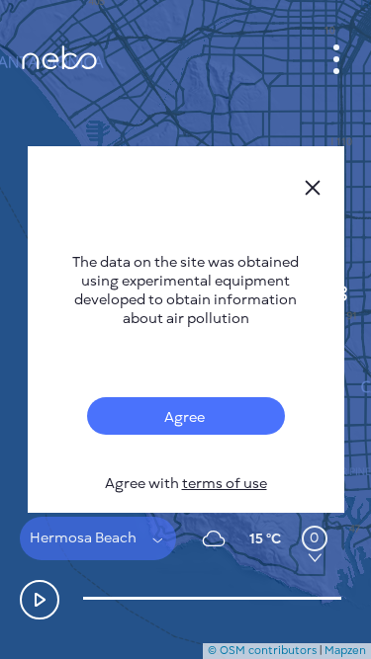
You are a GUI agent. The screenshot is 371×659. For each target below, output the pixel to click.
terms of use (224, 483)
